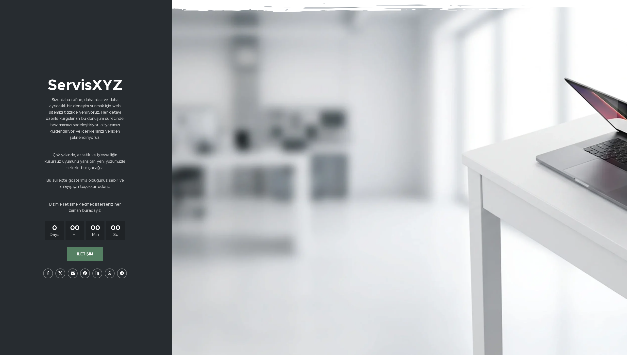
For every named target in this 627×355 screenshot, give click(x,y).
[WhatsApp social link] (110, 273)
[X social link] (60, 273)
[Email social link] (73, 273)
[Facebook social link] (48, 273)
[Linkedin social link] (97, 273)
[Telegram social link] (122, 273)
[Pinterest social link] (85, 273)
